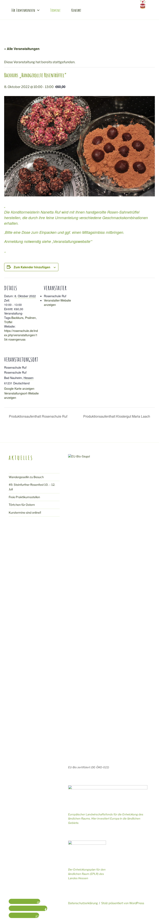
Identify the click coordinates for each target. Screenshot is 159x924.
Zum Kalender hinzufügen (32, 267)
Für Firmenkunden (23, 10)
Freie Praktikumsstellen (24, 497)
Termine (55, 10)
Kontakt (76, 10)
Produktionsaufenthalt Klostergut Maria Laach (117, 416)
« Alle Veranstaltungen (22, 48)
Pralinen (30, 318)
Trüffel (8, 322)
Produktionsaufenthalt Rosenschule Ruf (37, 416)
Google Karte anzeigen (19, 388)
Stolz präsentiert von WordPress (122, 903)
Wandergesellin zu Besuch (26, 477)
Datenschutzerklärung (83, 903)
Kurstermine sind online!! (25, 512)
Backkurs (17, 318)
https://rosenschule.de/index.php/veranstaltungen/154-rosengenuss (21, 335)
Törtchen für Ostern (22, 504)
